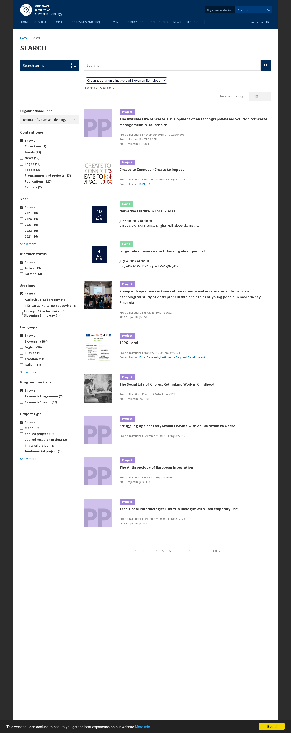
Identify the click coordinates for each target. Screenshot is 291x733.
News (177, 22)
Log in (259, 21)
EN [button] (267, 21)
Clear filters (107, 87)
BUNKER (144, 184)
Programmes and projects (87, 22)
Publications (136, 22)
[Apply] (268, 9)
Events (116, 22)
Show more (28, 244)
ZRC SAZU (42, 6)
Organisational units (219, 10)
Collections (159, 22)
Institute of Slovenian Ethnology (48, 12)
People (58, 22)
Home (25, 22)
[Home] (26, 9)
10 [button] (256, 96)
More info (142, 726)
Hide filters (90, 87)
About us (41, 22)
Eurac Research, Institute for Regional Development (172, 357)
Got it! (272, 726)
